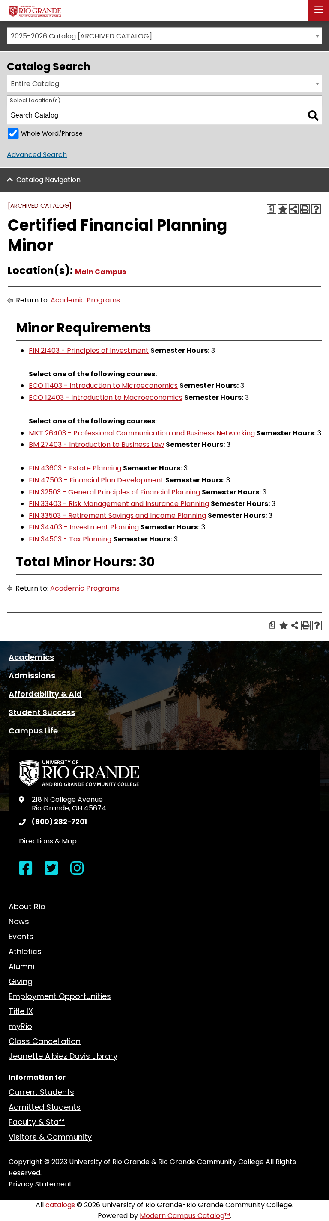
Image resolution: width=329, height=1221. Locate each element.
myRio (20, 1026)
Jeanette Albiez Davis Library (63, 1056)
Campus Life (33, 730)
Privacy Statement (40, 1184)
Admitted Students (45, 1107)
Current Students (41, 1092)
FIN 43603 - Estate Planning (75, 468)
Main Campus (100, 272)
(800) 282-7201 (59, 822)
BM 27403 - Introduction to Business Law (96, 444)
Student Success (42, 712)
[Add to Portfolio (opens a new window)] (282, 209)
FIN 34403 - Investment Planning (84, 527)
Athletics (25, 951)
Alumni (21, 966)
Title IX (21, 1011)
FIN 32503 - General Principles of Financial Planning (114, 492)
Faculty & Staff (37, 1122)
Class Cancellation (45, 1041)
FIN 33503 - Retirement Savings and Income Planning (117, 515)
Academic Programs (85, 300)
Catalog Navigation (48, 180)
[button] (318, 10)
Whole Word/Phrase (52, 133)
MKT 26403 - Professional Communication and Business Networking (142, 433)
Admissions (32, 675)
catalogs (60, 1205)
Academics (31, 657)
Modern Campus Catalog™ (185, 1216)
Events (21, 936)
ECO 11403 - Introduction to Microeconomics (103, 385)
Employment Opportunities (60, 996)
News (19, 921)
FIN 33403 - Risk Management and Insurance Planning (119, 504)
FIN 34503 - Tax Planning (70, 539)
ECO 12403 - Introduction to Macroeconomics (105, 397)
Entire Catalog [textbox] (35, 84)
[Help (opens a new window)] (316, 209)
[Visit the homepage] (79, 773)
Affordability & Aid (45, 694)
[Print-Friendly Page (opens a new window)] (305, 209)
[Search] (313, 115)
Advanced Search (37, 155)
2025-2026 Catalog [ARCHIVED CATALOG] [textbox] (81, 36)
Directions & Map (48, 841)
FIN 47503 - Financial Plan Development (96, 480)
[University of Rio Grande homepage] (35, 9)
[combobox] (164, 35)
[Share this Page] (294, 209)
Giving (21, 981)
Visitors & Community (50, 1137)
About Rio (27, 906)
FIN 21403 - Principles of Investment (89, 350)
